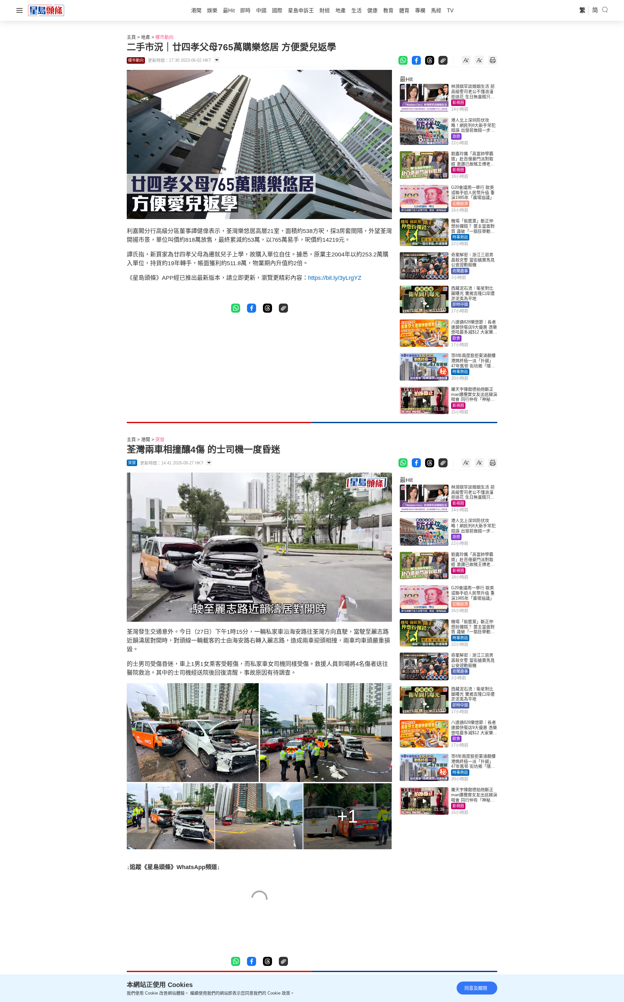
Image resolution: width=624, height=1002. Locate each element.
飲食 (456, 338)
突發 (159, 439)
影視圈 (458, 103)
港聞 (145, 439)
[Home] (46, 10)
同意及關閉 (475, 988)
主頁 (131, 37)
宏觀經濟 (460, 204)
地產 (145, 37)
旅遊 (456, 136)
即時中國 (460, 304)
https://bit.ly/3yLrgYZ (334, 278)
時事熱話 (460, 237)
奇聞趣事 (460, 271)
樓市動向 (164, 37)
